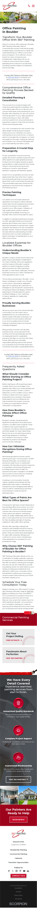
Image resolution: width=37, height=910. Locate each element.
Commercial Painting (18, 854)
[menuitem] (18, 888)
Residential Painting (18, 850)
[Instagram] (17, 871)
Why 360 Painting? (17, 779)
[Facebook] (9, 871)
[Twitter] (13, 871)
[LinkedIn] (28, 871)
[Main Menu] (33, 6)
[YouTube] (24, 871)
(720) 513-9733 (18, 841)
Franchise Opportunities (18, 862)
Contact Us (17, 876)
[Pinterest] (20, 871)
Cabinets (18, 858)
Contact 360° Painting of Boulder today (18, 75)
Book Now (18, 820)
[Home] (9, 5)
